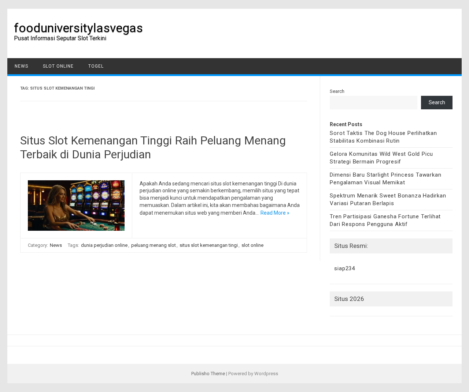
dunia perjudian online (104, 245)
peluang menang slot (153, 245)
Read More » (275, 213)
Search (337, 91)
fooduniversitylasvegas (78, 27)
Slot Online (58, 66)
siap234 (344, 268)
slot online (252, 245)
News (21, 66)
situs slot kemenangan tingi (209, 245)
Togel (96, 66)
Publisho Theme (208, 373)
